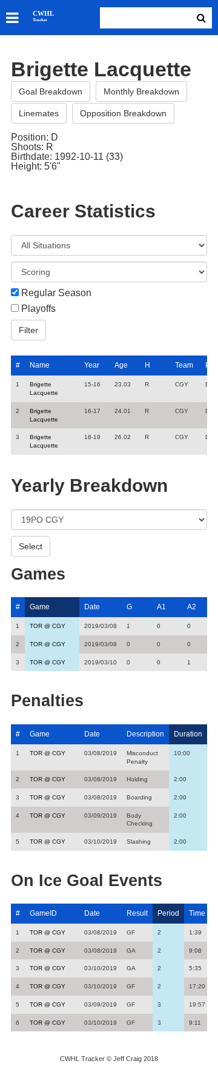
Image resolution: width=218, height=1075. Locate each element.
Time (197, 913)
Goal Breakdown (50, 91)
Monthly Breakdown (141, 91)
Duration (188, 734)
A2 (191, 607)
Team (184, 365)
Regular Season (56, 293)
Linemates (39, 113)
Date (92, 607)
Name (40, 365)
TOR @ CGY (47, 626)
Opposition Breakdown (123, 113)
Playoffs (38, 309)
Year (91, 365)
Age (121, 365)
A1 (161, 607)
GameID (43, 913)
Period (168, 913)
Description (145, 734)
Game (40, 607)
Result (137, 913)
